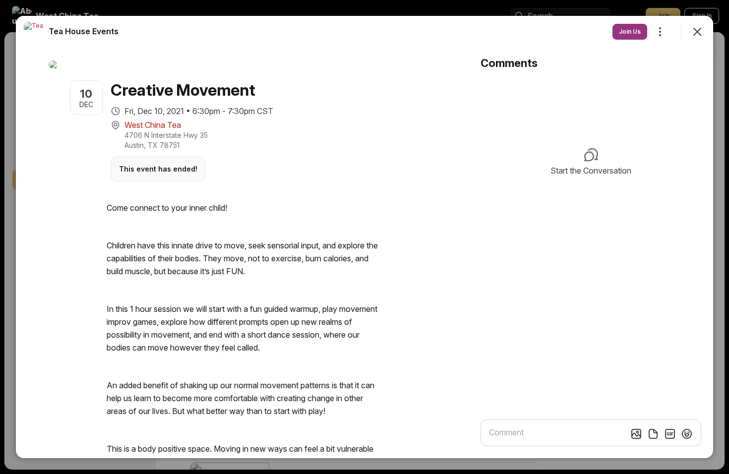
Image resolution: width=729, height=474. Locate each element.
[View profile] (34, 32)
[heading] (84, 31)
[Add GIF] (670, 434)
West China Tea (152, 125)
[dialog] (364, 237)
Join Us (630, 31)
